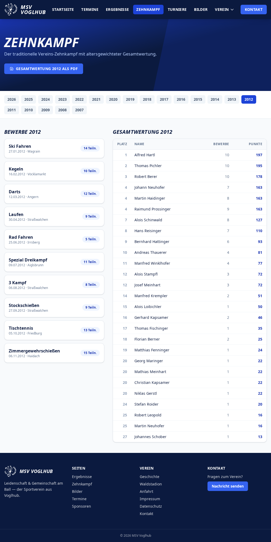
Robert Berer (145, 176)
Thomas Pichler (148, 165)
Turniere (177, 9)
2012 (249, 99)
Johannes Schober (150, 436)
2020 (113, 99)
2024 (45, 99)
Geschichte (149, 476)
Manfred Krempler (151, 295)
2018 (147, 99)
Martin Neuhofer (149, 425)
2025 (28, 99)
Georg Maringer (148, 360)
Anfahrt (146, 491)
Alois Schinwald (148, 219)
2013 (232, 99)
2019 (130, 99)
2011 (11, 109)
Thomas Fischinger (151, 328)
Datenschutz (151, 506)
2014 (215, 99)
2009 (45, 109)
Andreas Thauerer (150, 252)
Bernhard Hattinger (151, 241)
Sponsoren (81, 506)
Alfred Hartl (144, 154)
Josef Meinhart (147, 284)
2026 (11, 99)
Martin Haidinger (149, 198)
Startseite (63, 9)
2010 (28, 109)
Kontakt (254, 9)
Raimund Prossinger (152, 209)
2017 (164, 99)
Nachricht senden (228, 486)
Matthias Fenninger (151, 349)
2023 (62, 99)
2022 (79, 99)
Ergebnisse (117, 9)
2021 (96, 99)
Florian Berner (147, 339)
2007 (79, 109)
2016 (181, 99)
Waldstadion (151, 483)
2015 (198, 99)
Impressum (150, 498)
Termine (89, 9)
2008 (62, 109)
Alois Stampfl (145, 274)
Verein (222, 9)
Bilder (200, 9)
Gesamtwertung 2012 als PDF (47, 68)
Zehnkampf (148, 9)
